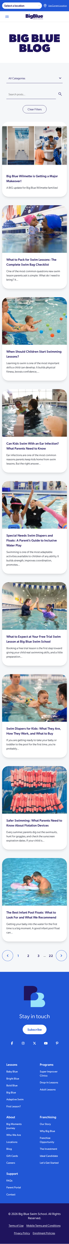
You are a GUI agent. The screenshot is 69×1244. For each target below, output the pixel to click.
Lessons (11, 1064)
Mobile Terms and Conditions (43, 1225)
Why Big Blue (47, 1130)
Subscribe (34, 1029)
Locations (11, 1141)
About (10, 1117)
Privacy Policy (22, 1233)
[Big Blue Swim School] (34, 16)
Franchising (48, 1117)
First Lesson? (13, 1106)
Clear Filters (35, 109)
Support (12, 1173)
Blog (9, 1148)
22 (51, 956)
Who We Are (13, 1134)
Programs (46, 1064)
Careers (10, 1162)
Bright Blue (12, 1078)
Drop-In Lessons (49, 1082)
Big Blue (11, 1092)
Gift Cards (12, 1155)
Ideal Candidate (49, 1155)
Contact (10, 1194)
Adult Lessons (48, 1089)
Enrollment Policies (44, 1233)
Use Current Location (57, 5)
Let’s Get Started (49, 1162)
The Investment (48, 1148)
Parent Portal (13, 1187)
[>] (61, 955)
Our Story (45, 1123)
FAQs (9, 1180)
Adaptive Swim (15, 1099)
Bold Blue (12, 1085)
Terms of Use (16, 1225)
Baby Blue (12, 1071)
